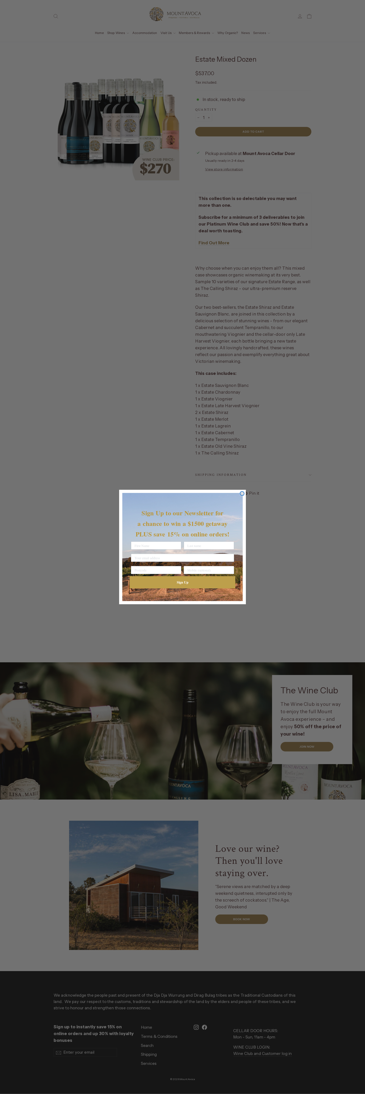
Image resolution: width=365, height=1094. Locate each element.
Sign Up (182, 582)
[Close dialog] (242, 493)
